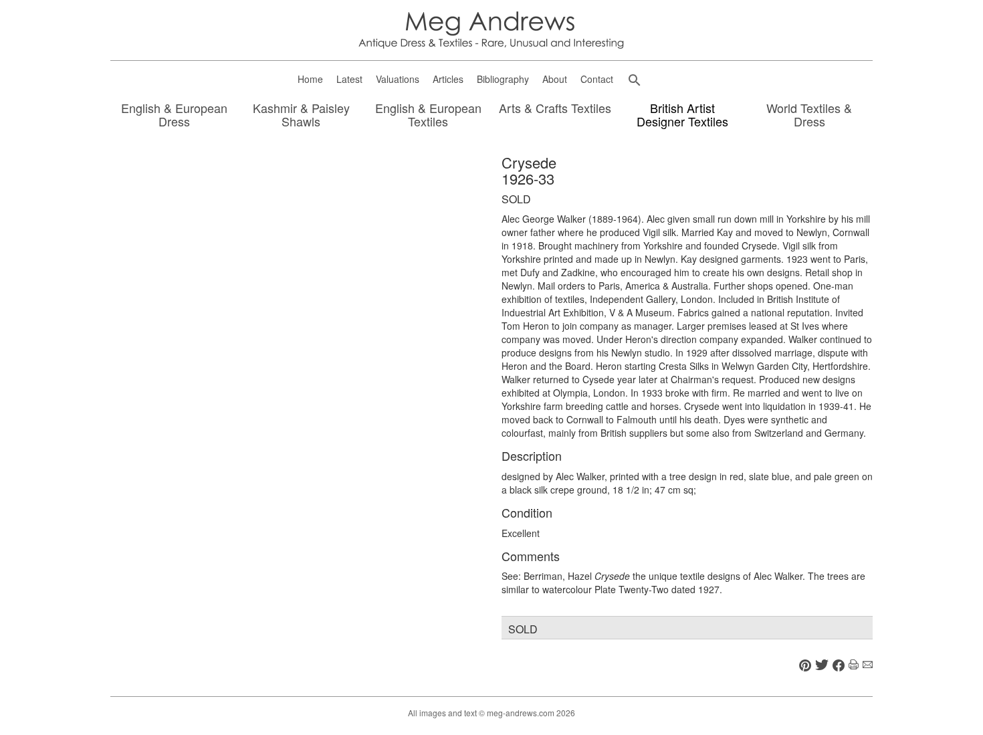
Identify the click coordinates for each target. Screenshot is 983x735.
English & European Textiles (428, 115)
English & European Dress (174, 115)
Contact (596, 79)
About (554, 79)
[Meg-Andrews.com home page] (491, 28)
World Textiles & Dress (809, 115)
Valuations (397, 79)
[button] (634, 80)
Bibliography (503, 79)
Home (310, 79)
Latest (349, 79)
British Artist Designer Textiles (682, 115)
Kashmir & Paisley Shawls (301, 115)
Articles (448, 79)
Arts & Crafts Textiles (555, 108)
